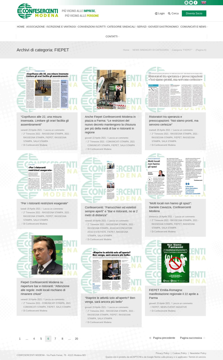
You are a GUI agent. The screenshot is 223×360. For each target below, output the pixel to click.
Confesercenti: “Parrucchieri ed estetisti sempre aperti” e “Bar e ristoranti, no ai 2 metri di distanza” (111, 211)
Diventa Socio (194, 13)
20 (76, 338)
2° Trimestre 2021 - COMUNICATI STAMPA (108, 141)
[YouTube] (191, 3)
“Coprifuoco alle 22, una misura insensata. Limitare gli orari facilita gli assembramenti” (45, 120)
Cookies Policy (180, 353)
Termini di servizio (197, 357)
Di (35, 145)
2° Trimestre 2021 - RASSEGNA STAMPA (43, 134)
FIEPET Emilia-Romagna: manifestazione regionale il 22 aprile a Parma (173, 294)
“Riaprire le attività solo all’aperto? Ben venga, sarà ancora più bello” (110, 299)
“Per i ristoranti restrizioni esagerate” (44, 203)
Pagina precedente (164, 338)
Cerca (175, 13)
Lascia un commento (54, 130)
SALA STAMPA (40, 141)
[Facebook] (196, 3)
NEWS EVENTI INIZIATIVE (173, 307)
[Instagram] (186, 3)
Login (161, 13)
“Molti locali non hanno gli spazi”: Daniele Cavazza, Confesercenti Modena (170, 207)
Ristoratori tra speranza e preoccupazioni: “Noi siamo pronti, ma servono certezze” (173, 120)
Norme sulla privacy (163, 357)
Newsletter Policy (198, 353)
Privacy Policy (162, 353)
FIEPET (49, 137)
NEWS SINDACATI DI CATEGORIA (151, 50)
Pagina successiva (191, 338)
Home (126, 50)
